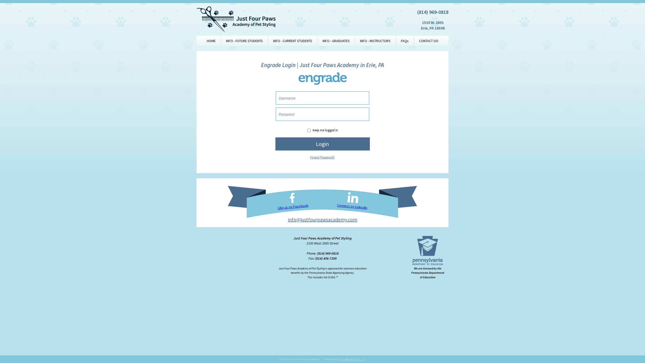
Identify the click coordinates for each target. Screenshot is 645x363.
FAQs (405, 41)
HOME (211, 41)
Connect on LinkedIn (352, 206)
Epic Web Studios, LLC (352, 359)
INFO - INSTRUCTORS (375, 41)
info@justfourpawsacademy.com (322, 219)
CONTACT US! (428, 41)
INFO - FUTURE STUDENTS (244, 41)
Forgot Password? (322, 157)
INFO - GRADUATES (336, 41)
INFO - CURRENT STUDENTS (292, 41)
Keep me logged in (325, 130)
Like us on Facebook (292, 206)
